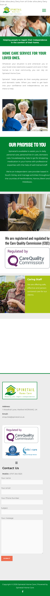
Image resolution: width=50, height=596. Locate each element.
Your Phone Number (10, 498)
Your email (5, 488)
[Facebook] (23, 591)
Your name (6, 478)
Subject (4, 508)
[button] (2, 30)
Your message (7, 518)
